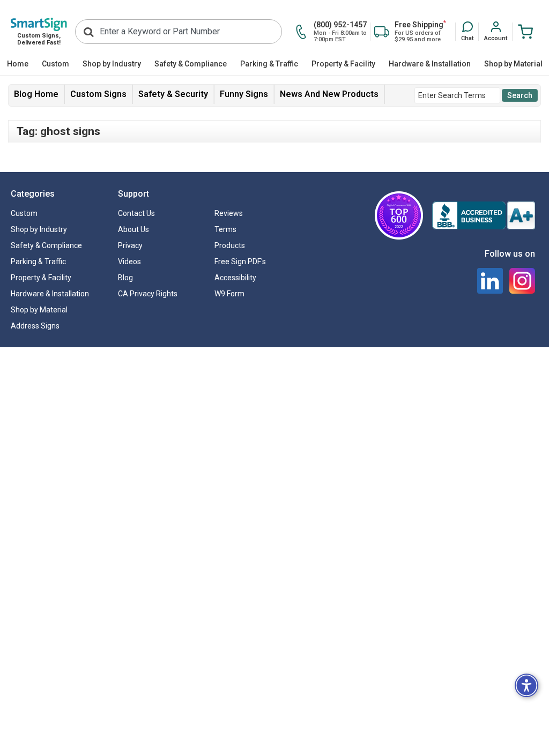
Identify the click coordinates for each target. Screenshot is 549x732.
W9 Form (229, 293)
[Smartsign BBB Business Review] (483, 215)
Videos (129, 261)
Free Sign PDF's (240, 261)
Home (17, 63)
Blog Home (36, 94)
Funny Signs (244, 94)
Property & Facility (343, 63)
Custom (55, 63)
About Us (133, 229)
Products (229, 245)
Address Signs (35, 326)
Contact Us (136, 213)
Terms (225, 229)
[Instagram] (522, 281)
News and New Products (329, 94)
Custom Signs (98, 94)
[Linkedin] (490, 281)
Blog (125, 277)
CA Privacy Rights (147, 293)
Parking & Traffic (269, 63)
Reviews (228, 213)
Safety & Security (173, 94)
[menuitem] (17, 64)
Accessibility (235, 277)
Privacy (130, 245)
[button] (467, 32)
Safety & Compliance (190, 63)
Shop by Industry (112, 63)
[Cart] (525, 31)
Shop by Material (513, 63)
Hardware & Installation (430, 63)
